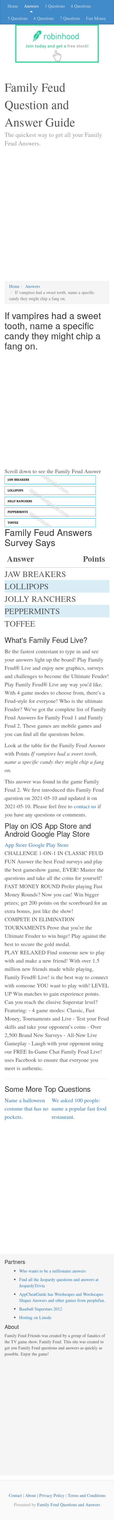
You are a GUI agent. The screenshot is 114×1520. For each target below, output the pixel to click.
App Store (16, 844)
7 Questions (70, 18)
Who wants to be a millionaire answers (52, 1271)
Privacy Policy (51, 1495)
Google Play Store (49, 844)
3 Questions (55, 6)
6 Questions (44, 18)
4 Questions (81, 6)
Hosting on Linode (35, 1317)
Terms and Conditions (86, 1495)
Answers (31, 6)
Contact (15, 1495)
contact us (85, 806)
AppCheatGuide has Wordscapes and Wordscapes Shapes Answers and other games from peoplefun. (62, 1297)
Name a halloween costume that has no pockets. (26, 1108)
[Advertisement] (57, 220)
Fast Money (96, 18)
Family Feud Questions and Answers (68, 1504)
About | (32, 1495)
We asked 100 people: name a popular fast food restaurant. (79, 1108)
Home (13, 6)
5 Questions (18, 18)
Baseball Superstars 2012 (40, 1309)
